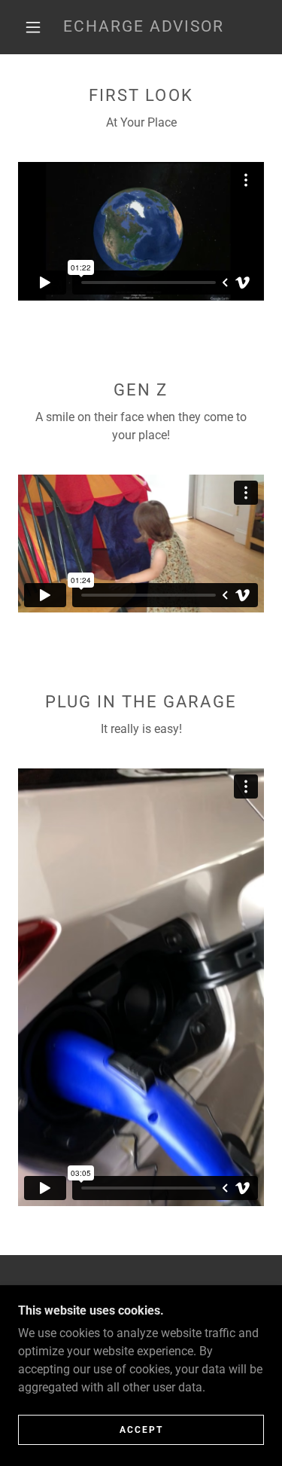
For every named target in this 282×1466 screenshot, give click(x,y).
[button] (33, 27)
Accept (141, 1430)
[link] (143, 26)
